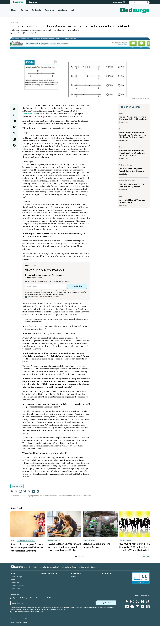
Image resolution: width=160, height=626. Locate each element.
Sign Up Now (77, 286)
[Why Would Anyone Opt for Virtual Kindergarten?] (133, 185)
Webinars (62, 10)
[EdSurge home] (18, 2)
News (13, 10)
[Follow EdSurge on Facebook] (132, 606)
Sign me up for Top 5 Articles (60, 281)
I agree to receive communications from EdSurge (43, 296)
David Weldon (123, 122)
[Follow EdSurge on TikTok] (148, 601)
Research (49, 10)
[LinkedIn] (33, 491)
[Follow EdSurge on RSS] (127, 601)
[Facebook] (38, 491)
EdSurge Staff (123, 140)
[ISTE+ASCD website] (33, 2)
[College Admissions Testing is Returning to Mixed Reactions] (133, 118)
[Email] (16, 491)
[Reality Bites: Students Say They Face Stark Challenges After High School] (133, 153)
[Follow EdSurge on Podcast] (148, 606)
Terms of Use (67, 292)
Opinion (24, 10)
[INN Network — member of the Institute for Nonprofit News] (141, 578)
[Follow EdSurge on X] (137, 601)
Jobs (73, 10)
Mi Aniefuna (123, 189)
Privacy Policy (78, 292)
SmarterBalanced (30, 113)
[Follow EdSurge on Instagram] (132, 601)
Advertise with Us (49, 573)
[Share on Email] (14, 115)
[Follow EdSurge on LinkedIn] (127, 606)
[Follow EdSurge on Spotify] (142, 606)
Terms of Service (25, 619)
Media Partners (16, 588)
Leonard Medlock (17, 33)
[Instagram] (20, 491)
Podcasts (36, 10)
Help (33, 619)
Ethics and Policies (17, 585)
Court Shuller (123, 174)
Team (12, 579)
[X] (29, 491)
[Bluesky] (25, 491)
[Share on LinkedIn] (14, 139)
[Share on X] (14, 133)
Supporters (14, 582)
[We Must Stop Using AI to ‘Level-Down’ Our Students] (133, 170)
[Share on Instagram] (14, 121)
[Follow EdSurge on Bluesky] (142, 601)
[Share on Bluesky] (14, 127)
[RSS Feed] (11, 491)
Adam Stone (123, 205)
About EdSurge (16, 577)
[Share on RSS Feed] (14, 109)
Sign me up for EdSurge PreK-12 (37, 281)
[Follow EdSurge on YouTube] (137, 606)
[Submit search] (147, 2)
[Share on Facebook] (14, 145)
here (55, 495)
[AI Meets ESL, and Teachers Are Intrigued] (133, 200)
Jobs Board (107, 573)
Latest (73, 577)
